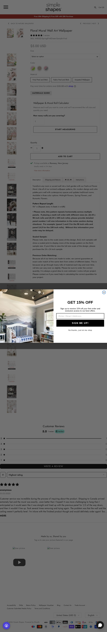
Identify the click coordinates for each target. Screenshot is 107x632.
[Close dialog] (104, 292)
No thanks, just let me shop (80, 330)
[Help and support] (100, 625)
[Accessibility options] (6, 625)
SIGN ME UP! (80, 323)
